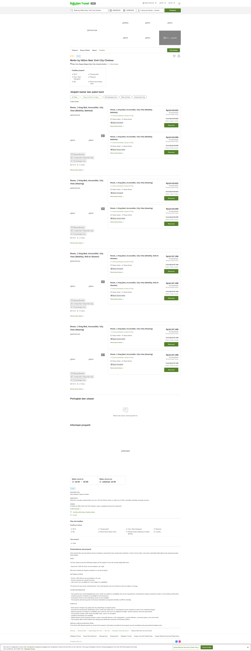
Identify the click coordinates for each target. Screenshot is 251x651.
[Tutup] (248, 647)
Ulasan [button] (94, 50)
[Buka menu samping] (179, 3)
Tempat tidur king (139, 97)
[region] (125, 647)
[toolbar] (122, 10)
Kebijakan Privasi (29, 649)
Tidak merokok (125, 97)
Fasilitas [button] (102, 50)
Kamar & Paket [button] (85, 50)
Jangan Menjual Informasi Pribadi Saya (167, 636)
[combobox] (89, 10)
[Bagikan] (179, 56)
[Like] (174, 56)
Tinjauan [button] (75, 50)
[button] (79, 3)
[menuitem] (150, 3)
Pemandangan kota (111, 97)
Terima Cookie (206, 647)
